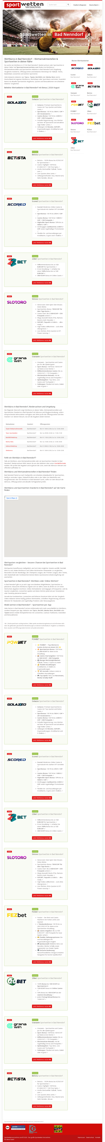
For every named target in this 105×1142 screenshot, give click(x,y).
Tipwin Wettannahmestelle (14, 429)
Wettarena (9, 450)
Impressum (81, 1137)
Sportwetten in (8, 1121)
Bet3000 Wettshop (11, 437)
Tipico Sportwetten (11, 433)
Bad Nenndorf (58, 99)
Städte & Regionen (79, 5)
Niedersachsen (28, 1121)
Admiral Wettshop (11, 446)
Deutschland (93, 5)
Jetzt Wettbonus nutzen (41, 138)
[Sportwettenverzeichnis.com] (24, 5)
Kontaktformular (60, 463)
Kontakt (97, 1137)
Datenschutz (90, 1137)
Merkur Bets (9, 442)
